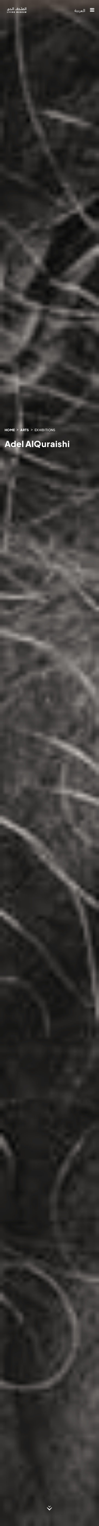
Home (10, 430)
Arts (24, 430)
